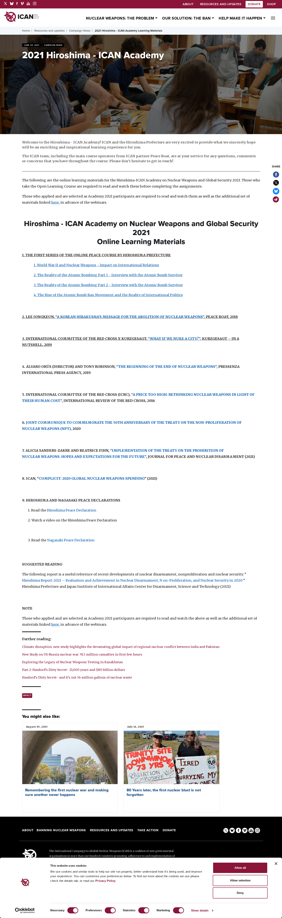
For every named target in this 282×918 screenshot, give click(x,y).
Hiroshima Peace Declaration (71, 510)
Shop (271, 4)
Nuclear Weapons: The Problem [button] (120, 18)
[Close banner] (276, 863)
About (28, 830)
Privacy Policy (105, 880)
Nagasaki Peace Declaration (71, 540)
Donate (254, 4)
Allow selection (240, 880)
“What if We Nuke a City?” (174, 338)
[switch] (110, 910)
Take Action (148, 830)
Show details (200, 910)
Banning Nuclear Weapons (61, 830)
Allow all (240, 867)
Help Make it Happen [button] (241, 18)
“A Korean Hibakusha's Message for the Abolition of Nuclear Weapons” (129, 317)
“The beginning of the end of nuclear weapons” (166, 366)
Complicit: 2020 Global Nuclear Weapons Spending (91, 478)
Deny (240, 892)
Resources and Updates (112, 830)
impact (27, 695)
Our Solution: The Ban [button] (187, 18)
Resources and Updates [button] (221, 4)
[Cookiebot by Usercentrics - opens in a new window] (25, 910)
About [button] (188, 4)
